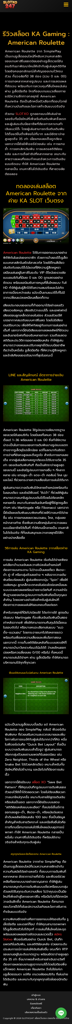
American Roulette (17, 252)
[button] (61, 1013)
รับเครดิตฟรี (36, 1003)
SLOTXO (22, 113)
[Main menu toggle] (66, 4)
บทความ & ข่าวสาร (36, 999)
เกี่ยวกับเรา (36, 1008)
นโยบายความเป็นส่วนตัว (36, 1012)
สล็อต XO (39, 782)
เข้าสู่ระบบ (36, 995)
